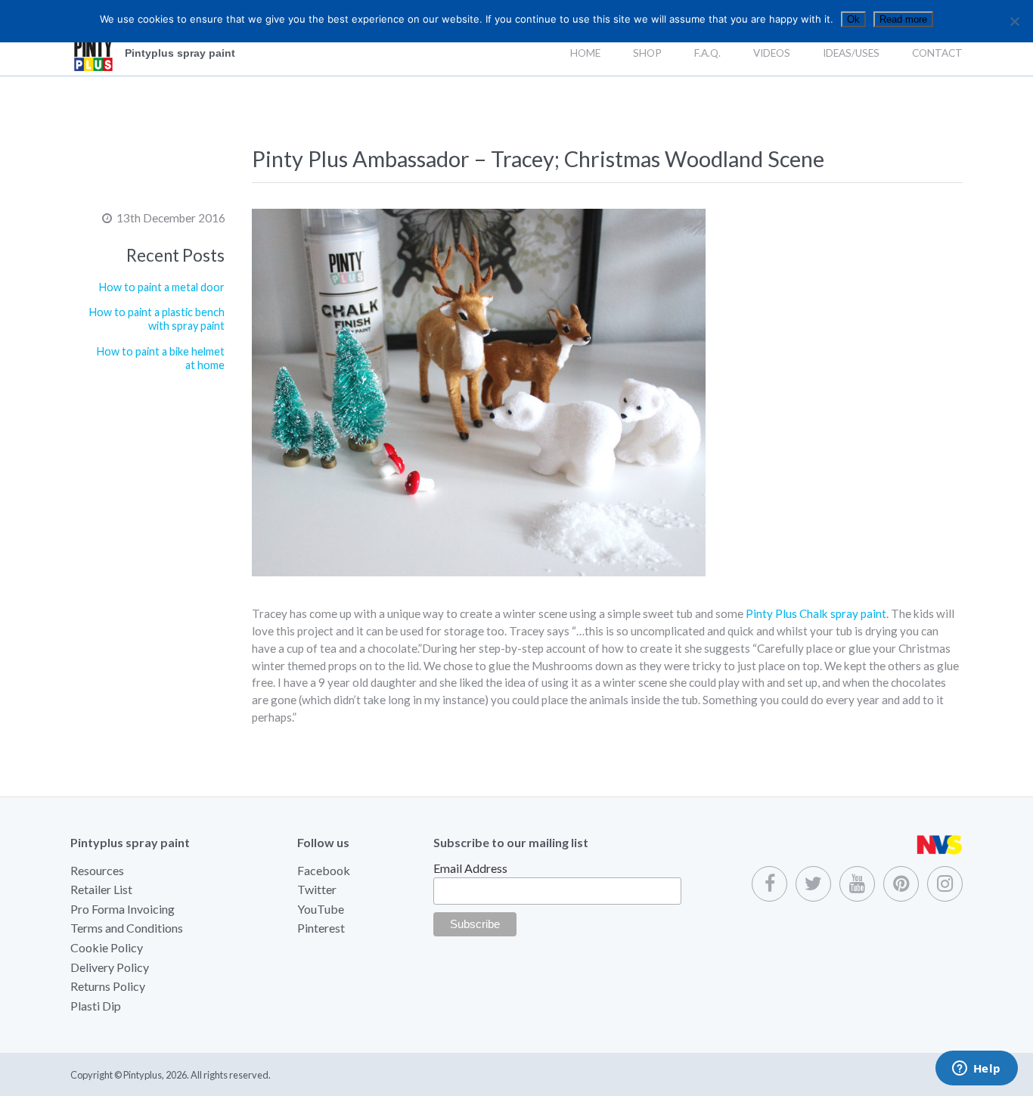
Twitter (317, 889)
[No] (1014, 21)
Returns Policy (107, 986)
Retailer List (101, 889)
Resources (97, 870)
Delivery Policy (109, 967)
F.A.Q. (707, 53)
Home (585, 53)
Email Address (470, 868)
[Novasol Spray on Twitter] (813, 884)
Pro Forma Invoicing (122, 909)
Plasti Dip (95, 1005)
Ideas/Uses (851, 53)
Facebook (323, 870)
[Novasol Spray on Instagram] (945, 884)
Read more (903, 19)
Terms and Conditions (126, 928)
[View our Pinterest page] (901, 884)
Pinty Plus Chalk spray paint (816, 613)
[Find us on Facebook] (769, 884)
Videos (771, 53)
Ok (853, 19)
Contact (937, 53)
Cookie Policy (106, 947)
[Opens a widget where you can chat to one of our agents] (976, 1069)
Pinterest (321, 928)
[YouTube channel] (857, 884)
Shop (647, 53)
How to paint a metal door (162, 287)
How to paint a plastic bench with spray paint (157, 319)
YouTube (320, 909)
